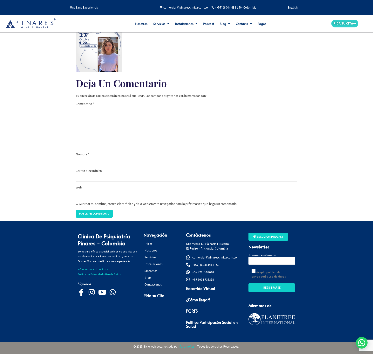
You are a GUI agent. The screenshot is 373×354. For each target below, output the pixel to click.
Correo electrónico (90, 171)
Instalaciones (184, 23)
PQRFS (192, 311)
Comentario (85, 104)
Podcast (208, 23)
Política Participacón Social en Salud (212, 324)
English (293, 7)
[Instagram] (91, 292)
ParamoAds (187, 346)
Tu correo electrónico (262, 255)
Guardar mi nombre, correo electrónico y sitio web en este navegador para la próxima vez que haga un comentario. (158, 204)
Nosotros (141, 23)
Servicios (159, 23)
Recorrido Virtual (200, 288)
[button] (362, 343)
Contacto (242, 23)
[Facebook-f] (81, 292)
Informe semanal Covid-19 (93, 269)
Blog (223, 23)
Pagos (262, 23)
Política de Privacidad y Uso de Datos (100, 274)
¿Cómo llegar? (198, 299)
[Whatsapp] (112, 292)
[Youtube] (102, 292)
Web (79, 187)
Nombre (82, 154)
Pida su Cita (154, 295)
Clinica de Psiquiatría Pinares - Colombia (104, 239)
